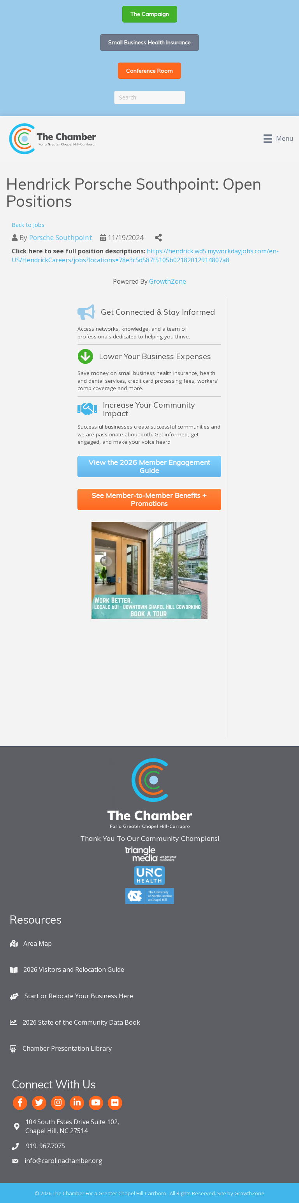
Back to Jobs (28, 224)
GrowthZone (167, 281)
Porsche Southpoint (60, 237)
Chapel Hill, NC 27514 (72, 1126)
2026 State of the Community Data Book (81, 1022)
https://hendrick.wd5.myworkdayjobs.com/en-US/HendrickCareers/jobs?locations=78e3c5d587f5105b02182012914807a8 (145, 255)
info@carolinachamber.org (63, 1160)
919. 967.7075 (45, 1146)
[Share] (158, 238)
